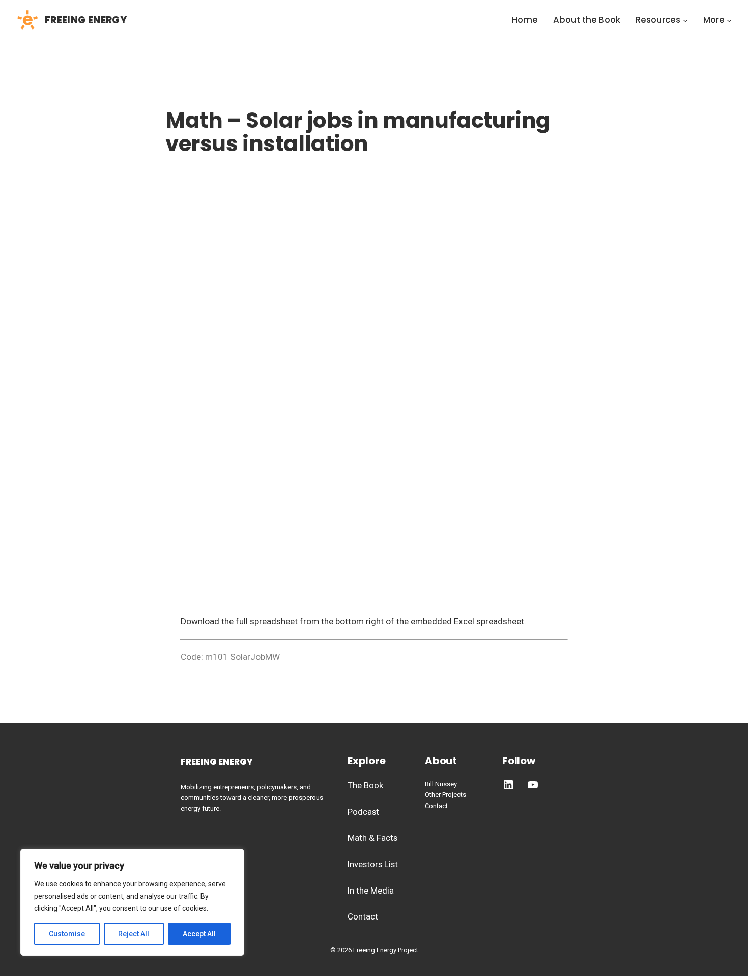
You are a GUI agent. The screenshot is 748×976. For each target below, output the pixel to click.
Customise (67, 934)
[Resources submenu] (685, 20)
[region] (132, 902)
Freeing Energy (86, 20)
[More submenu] (729, 20)
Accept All (199, 934)
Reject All (133, 934)
